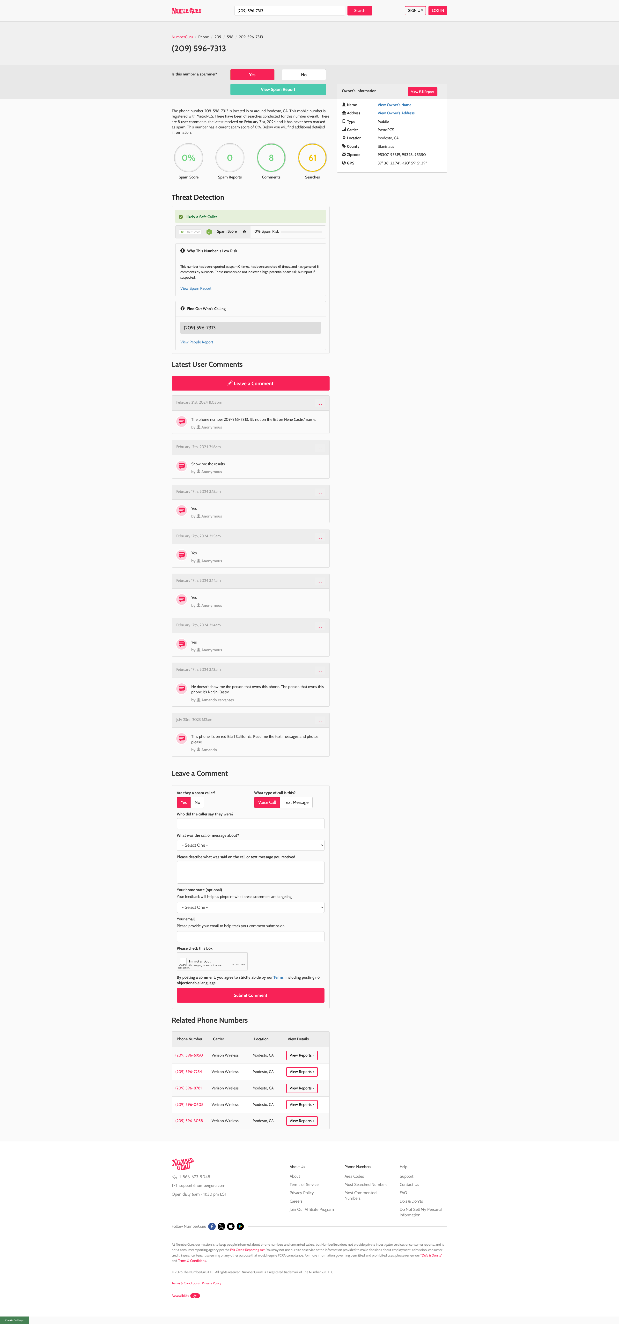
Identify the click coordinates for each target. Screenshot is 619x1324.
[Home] (186, 10)
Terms (278, 977)
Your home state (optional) (199, 890)
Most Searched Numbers (366, 1184)
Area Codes (354, 1176)
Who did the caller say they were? (205, 814)
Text (296, 802)
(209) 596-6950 (189, 1055)
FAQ (403, 1192)
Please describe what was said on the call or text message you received (236, 857)
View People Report (196, 342)
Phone (203, 37)
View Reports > (302, 1055)
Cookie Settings (14, 1320)
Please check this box (195, 948)
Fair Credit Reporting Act (247, 1250)
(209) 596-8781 (188, 1088)
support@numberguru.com (202, 1185)
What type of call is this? (274, 793)
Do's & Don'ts (411, 1201)
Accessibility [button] (180, 1295)
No (304, 74)
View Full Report (422, 91)
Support (406, 1176)
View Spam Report (278, 89)
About (295, 1176)
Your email (186, 919)
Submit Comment (250, 995)
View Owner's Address (396, 113)
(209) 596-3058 (189, 1120)
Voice (267, 802)
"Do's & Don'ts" (431, 1255)
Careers (296, 1201)
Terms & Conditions (192, 1260)
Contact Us (409, 1184)
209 (217, 37)
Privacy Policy (302, 1192)
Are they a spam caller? (196, 793)
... (320, 403)
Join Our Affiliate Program (312, 1209)
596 (230, 37)
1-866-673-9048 (194, 1176)
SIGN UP (415, 10)
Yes (252, 74)
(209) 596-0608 (189, 1104)
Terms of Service (304, 1184)
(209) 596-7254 (188, 1071)
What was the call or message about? (208, 835)
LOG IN (438, 10)
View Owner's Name (394, 105)
